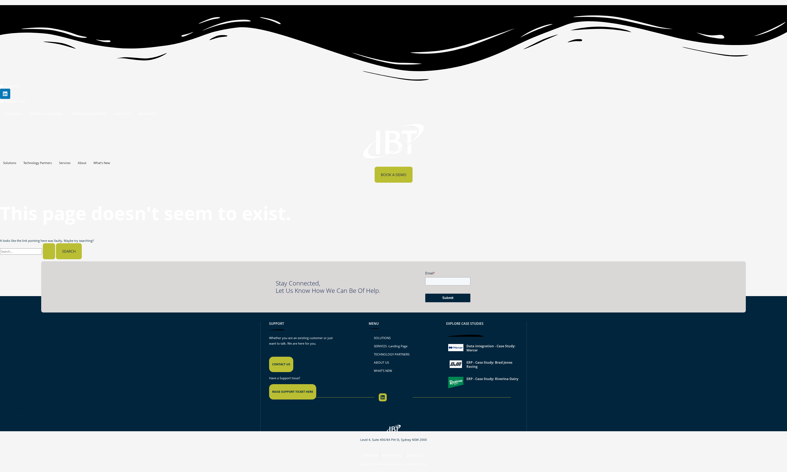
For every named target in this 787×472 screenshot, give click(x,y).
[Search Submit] (49, 251)
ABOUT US (122, 114)
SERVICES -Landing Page (46, 114)
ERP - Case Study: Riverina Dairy (492, 379)
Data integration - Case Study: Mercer (490, 348)
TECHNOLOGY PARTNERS (89, 114)
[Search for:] (28, 251)
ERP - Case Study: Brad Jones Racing (489, 364)
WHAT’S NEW (147, 114)
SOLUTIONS (12, 114)
